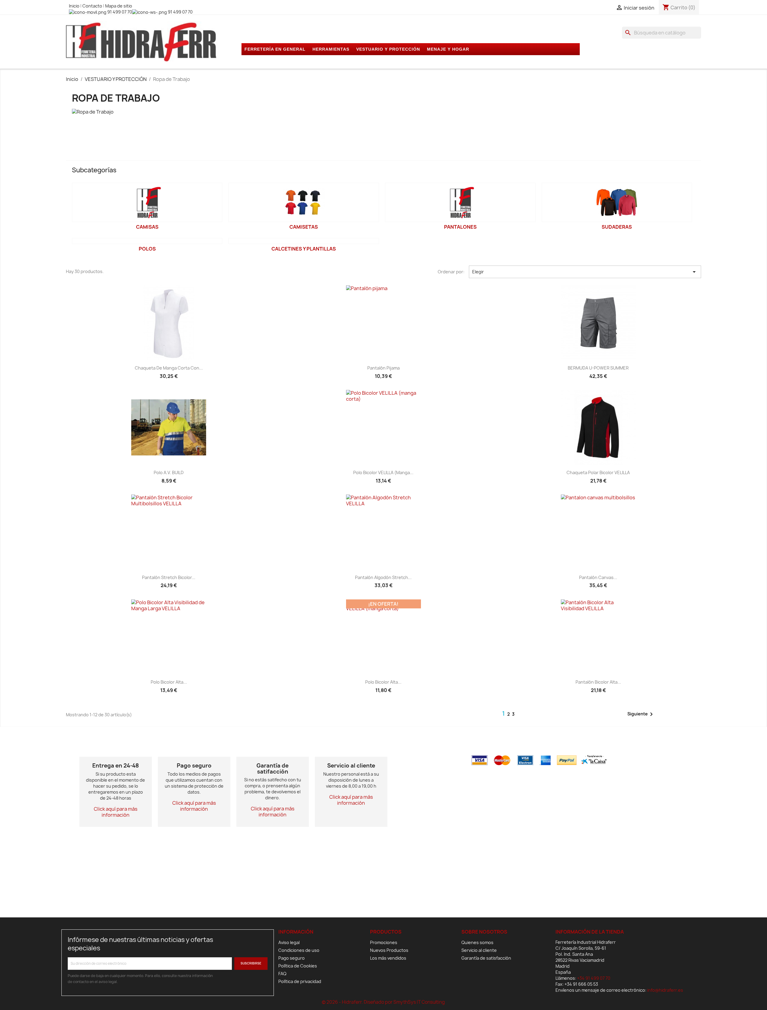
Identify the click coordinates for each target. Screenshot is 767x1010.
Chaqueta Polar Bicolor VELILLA (598, 472)
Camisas (147, 227)
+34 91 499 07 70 (593, 978)
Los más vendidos (388, 958)
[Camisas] (147, 202)
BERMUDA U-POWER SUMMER (598, 368)
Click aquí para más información (116, 812)
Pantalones (460, 227)
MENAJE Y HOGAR (448, 49)
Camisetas (303, 227)
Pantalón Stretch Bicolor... (168, 577)
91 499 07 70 (119, 12)
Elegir (585, 271)
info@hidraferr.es (665, 990)
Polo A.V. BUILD (169, 472)
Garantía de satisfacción (486, 958)
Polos (147, 248)
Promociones (383, 942)
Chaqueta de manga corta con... (169, 368)
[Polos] (147, 241)
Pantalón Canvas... (598, 577)
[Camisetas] (303, 202)
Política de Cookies (297, 966)
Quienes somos (477, 942)
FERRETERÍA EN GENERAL (275, 49)
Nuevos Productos (389, 950)
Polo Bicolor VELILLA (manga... (383, 472)
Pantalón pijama (383, 368)
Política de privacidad (299, 981)
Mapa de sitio (118, 6)
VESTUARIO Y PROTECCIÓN (388, 49)
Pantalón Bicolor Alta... (598, 682)
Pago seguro (291, 958)
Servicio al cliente (479, 950)
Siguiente (641, 714)
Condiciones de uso (298, 950)
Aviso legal (289, 942)
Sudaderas (617, 227)
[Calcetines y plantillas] (303, 241)
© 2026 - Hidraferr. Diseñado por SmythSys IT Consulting (383, 1002)
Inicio (74, 6)
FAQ (282, 973)
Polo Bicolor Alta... (169, 682)
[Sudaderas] (617, 202)
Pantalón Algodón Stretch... (383, 577)
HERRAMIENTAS (330, 49)
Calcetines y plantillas (303, 248)
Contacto (92, 6)
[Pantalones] (460, 202)
